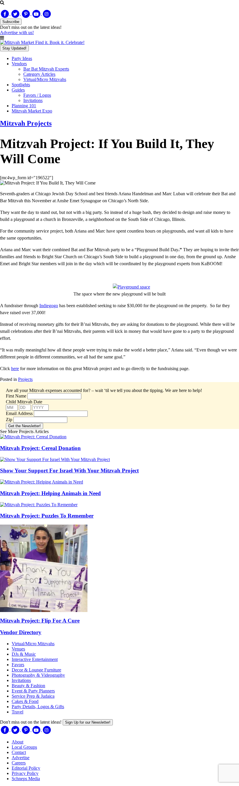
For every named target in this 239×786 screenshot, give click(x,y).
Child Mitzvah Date (24, 401)
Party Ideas (22, 58)
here (15, 368)
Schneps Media (26, 778)
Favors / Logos (37, 95)
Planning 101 (24, 105)
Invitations (33, 100)
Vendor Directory (20, 632)
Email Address (19, 413)
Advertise (20, 757)
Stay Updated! (14, 48)
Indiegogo (48, 305)
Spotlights (21, 84)
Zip (9, 419)
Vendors (19, 63)
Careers (19, 762)
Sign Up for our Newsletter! (87, 722)
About (17, 741)
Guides (18, 89)
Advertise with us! (17, 32)
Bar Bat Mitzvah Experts (46, 68)
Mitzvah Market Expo (32, 110)
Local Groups (24, 747)
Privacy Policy (25, 773)
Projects (25, 379)
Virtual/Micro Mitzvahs (44, 79)
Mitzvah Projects (26, 123)
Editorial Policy (26, 768)
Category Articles (39, 74)
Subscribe (10, 22)
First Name (16, 395)
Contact (19, 752)
